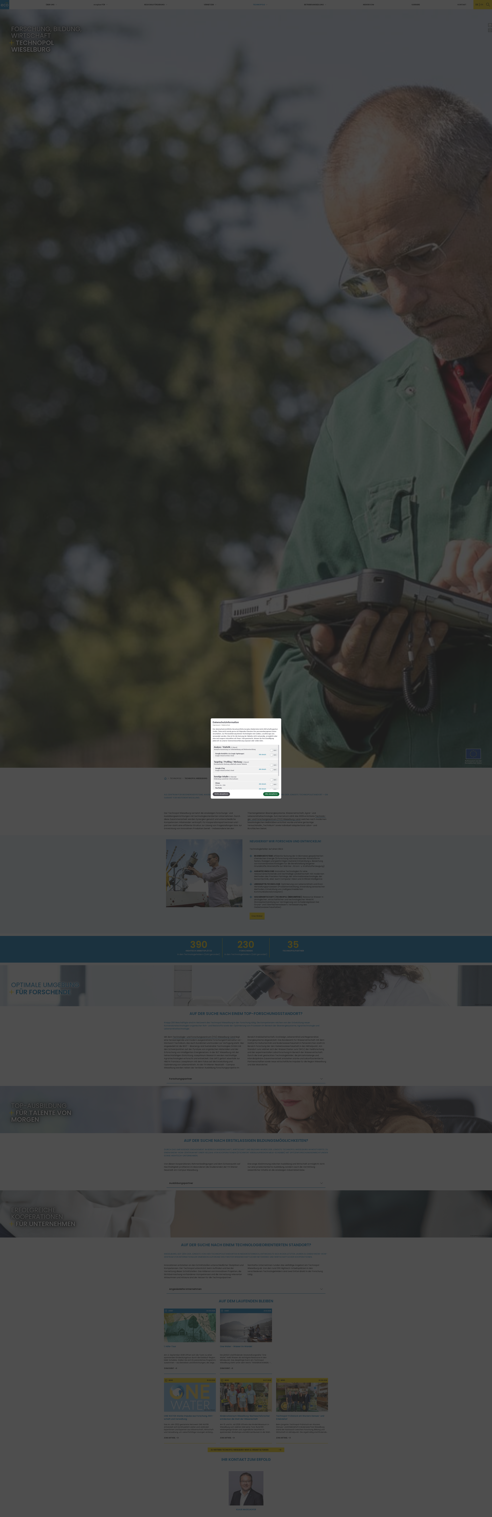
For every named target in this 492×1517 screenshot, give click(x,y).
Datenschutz (226, 725)
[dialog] (246, 758)
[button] (271, 750)
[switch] (274, 750)
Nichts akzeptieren (221, 794)
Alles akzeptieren (271, 794)
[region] (246, 767)
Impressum (216, 725)
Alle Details (262, 754)
